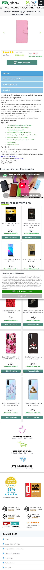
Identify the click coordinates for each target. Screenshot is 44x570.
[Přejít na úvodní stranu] (10, 3)
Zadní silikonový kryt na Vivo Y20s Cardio (33, 358)
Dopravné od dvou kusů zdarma (13, 79)
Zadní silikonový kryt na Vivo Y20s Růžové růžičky (11, 358)
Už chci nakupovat (22, 291)
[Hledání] (27, 3)
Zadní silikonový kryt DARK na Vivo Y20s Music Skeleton (33, 312)
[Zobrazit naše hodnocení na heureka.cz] (11, 498)
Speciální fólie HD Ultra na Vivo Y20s (10, 224)
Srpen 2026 (6, 90)
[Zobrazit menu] (41, 3)
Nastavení (22, 296)
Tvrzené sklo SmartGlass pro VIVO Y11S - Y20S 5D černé (31, 225)
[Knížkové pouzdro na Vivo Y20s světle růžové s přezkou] (22, 31)
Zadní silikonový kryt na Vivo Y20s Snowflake (10, 404)
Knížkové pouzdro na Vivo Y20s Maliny (11, 312)
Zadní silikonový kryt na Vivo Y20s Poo (33, 404)
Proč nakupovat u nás (10, 84)
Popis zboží (6, 73)
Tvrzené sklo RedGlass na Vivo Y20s (11, 260)
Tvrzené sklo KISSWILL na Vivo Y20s (31, 260)
